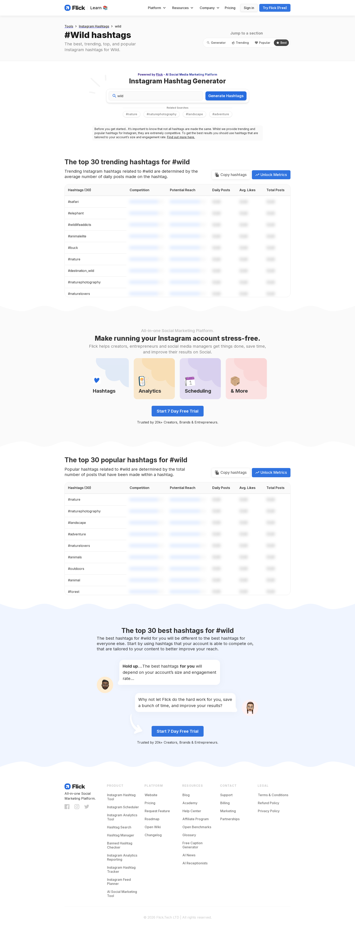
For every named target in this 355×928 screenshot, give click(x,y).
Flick (159, 74)
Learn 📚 (99, 7)
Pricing (230, 8)
